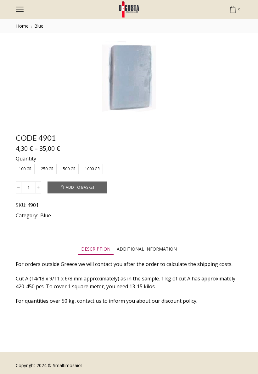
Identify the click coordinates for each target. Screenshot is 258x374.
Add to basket (80, 187)
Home (22, 26)
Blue (38, 26)
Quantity (26, 158)
